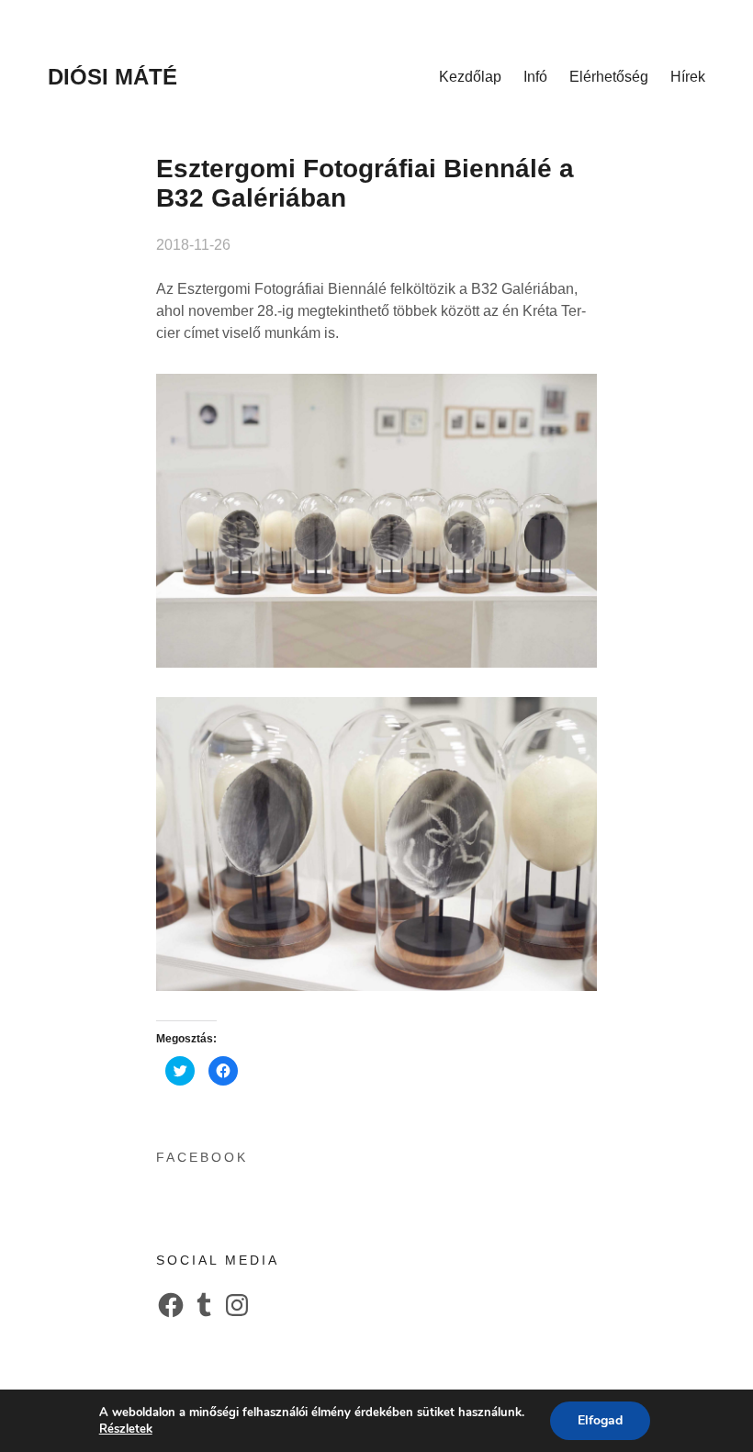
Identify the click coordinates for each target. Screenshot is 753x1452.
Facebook (202, 1157)
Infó (535, 76)
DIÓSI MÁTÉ (112, 76)
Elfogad (600, 1420)
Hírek (687, 76)
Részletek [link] (125, 1429)
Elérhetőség (608, 76)
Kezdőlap (470, 76)
